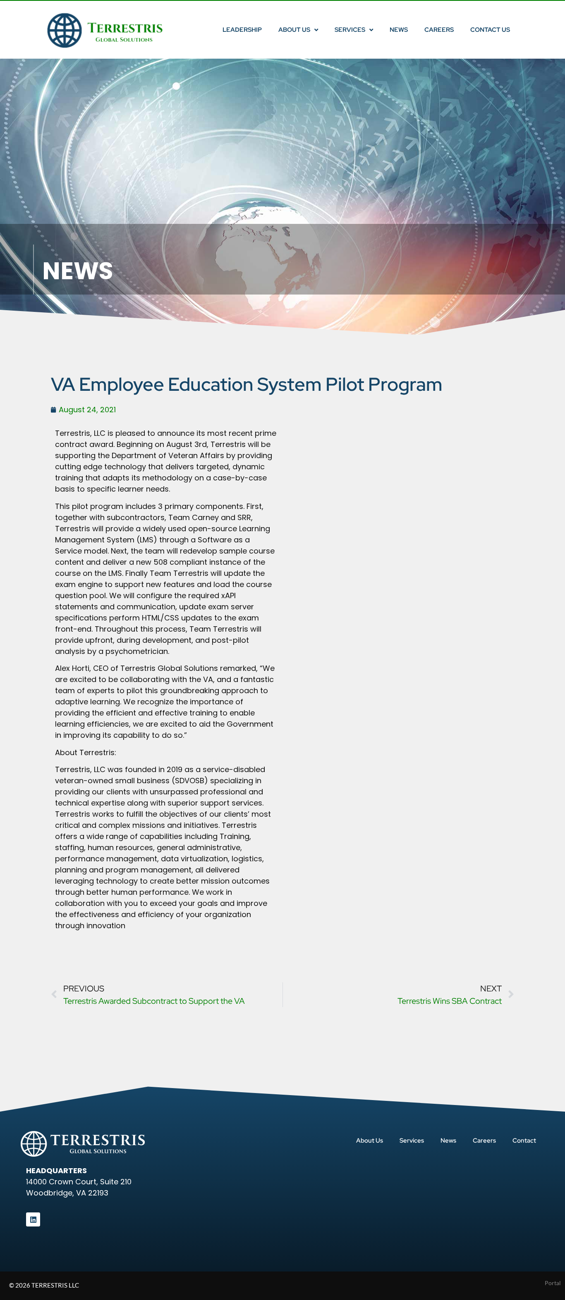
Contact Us (490, 30)
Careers (439, 30)
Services (350, 30)
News (399, 30)
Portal (553, 1282)
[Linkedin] (33, 1219)
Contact (524, 1140)
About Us (294, 30)
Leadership (242, 30)
